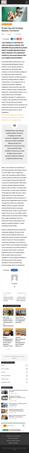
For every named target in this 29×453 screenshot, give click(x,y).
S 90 (14, 449)
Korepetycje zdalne (5, 382)
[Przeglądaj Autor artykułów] (14, 278)
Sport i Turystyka (6, 24)
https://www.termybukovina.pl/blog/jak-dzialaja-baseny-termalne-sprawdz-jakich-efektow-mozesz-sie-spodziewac (13, 117)
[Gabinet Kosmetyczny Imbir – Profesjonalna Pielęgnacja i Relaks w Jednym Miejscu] (4, 411)
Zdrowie (3, 372)
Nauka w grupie (4, 379)
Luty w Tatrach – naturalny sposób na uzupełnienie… (18, 404)
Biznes (2, 365)
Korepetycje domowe (13, 436)
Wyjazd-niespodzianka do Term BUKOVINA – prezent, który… (17, 416)
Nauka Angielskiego (6, 375)
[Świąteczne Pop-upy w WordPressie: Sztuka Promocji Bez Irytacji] (4, 398)
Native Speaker (13, 438)
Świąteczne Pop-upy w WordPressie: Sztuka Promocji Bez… (17, 398)
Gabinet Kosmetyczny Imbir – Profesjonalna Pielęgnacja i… (16, 410)
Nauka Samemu (13, 443)
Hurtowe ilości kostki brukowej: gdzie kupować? (21, 298)
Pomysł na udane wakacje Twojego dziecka (8, 298)
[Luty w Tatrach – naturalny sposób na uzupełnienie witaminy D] (20, 312)
